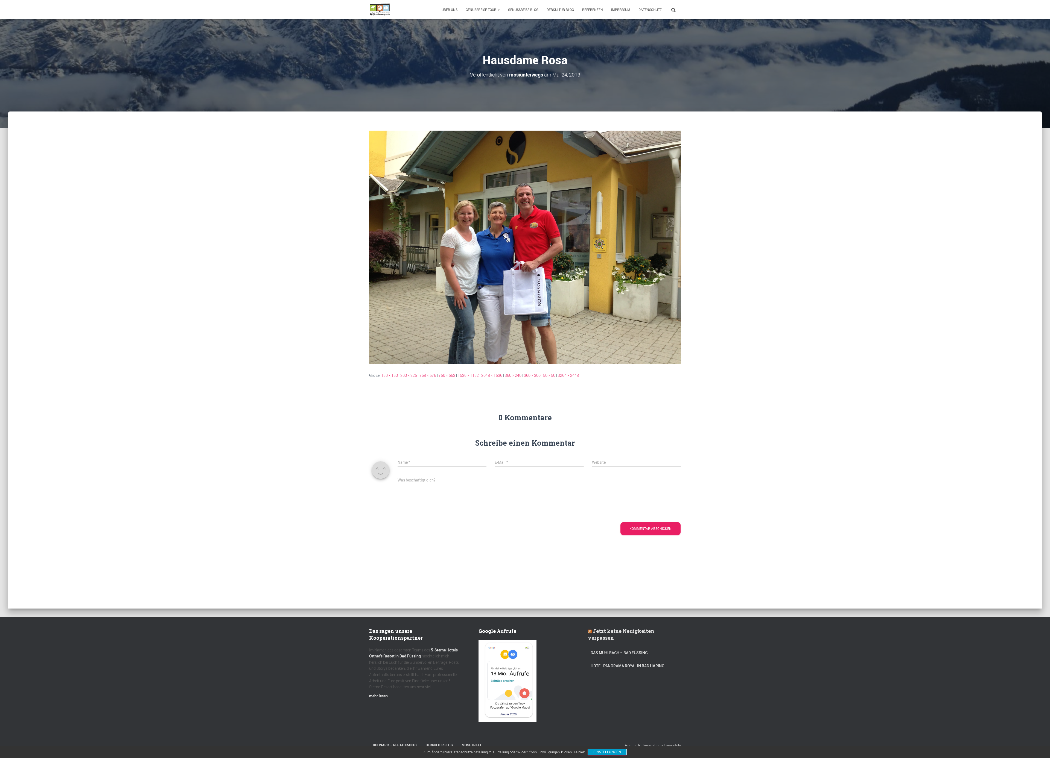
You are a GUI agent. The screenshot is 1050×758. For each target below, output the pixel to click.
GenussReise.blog (523, 9)
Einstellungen (607, 752)
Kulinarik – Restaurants (395, 745)
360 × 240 (513, 375)
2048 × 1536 (491, 375)
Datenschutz (650, 9)
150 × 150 (389, 375)
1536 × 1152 (468, 375)
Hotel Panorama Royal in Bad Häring (627, 666)
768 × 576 (427, 375)
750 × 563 (447, 375)
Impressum (620, 9)
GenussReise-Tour (481, 9)
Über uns (449, 9)
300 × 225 (408, 375)
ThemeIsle (672, 745)
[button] (498, 9)
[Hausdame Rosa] (525, 246)
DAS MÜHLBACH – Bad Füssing (619, 653)
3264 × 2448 (568, 375)
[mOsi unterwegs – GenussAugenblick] (380, 9)
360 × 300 (532, 375)
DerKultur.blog (560, 9)
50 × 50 (549, 375)
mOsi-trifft (472, 745)
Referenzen (592, 9)
